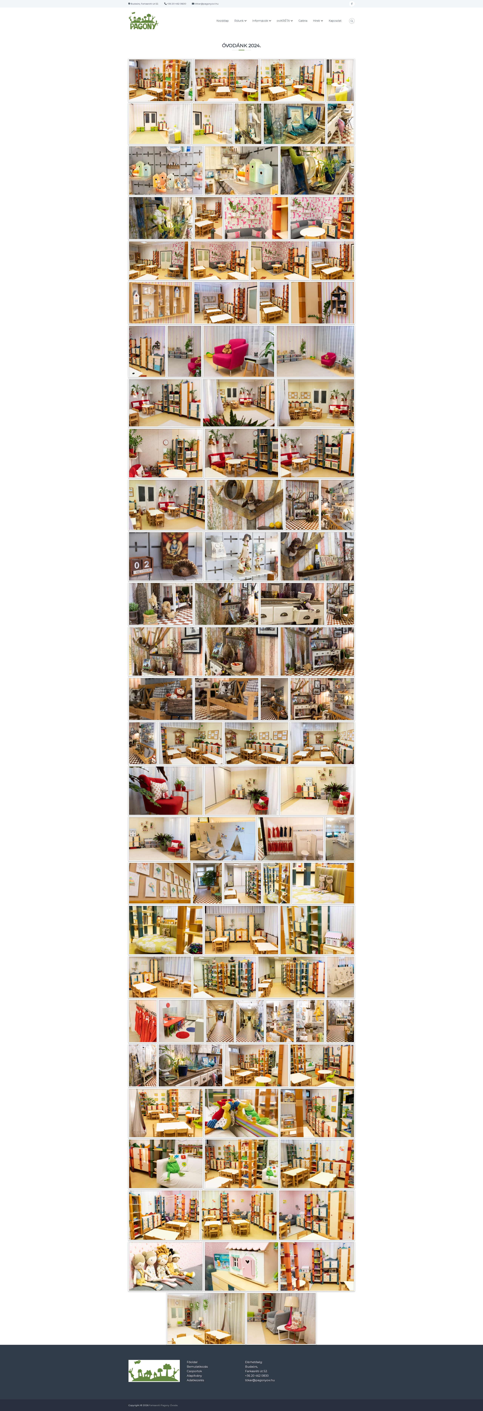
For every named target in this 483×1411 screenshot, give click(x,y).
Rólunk (239, 20)
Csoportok (194, 1371)
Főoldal (192, 1362)
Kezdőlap (222, 20)
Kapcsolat (335, 20)
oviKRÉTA (283, 20)
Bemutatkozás (197, 1366)
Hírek (316, 20)
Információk (260, 20)
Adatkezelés (195, 1380)
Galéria (302, 20)
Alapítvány (194, 1375)
